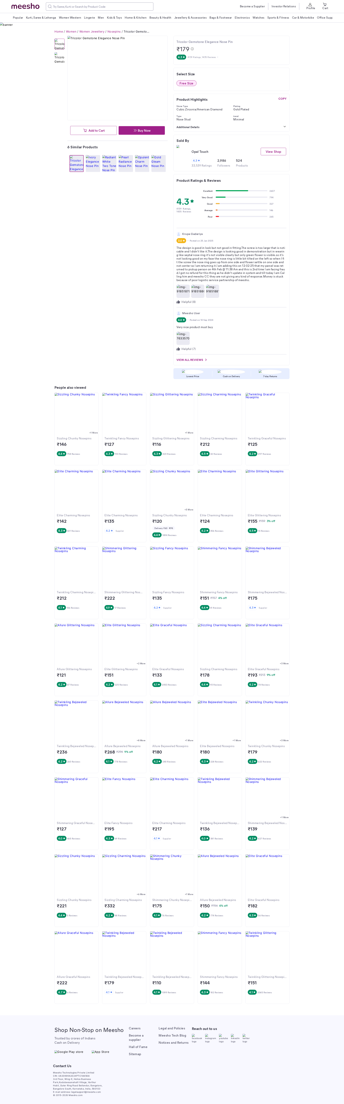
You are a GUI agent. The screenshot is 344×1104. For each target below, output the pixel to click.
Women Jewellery (92, 31)
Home (58, 31)
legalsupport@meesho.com (86, 1092)
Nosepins (114, 31)
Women (71, 31)
